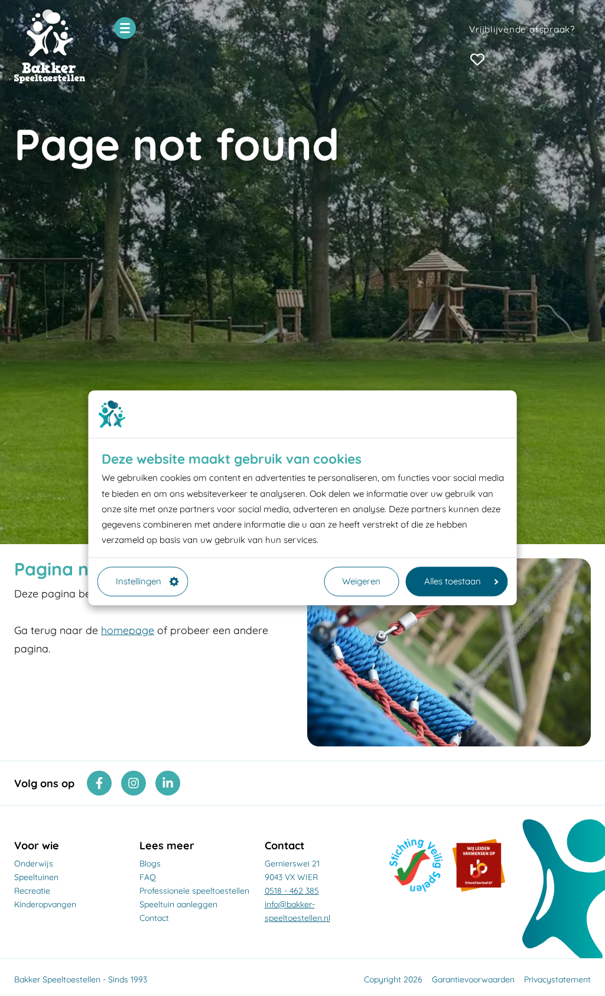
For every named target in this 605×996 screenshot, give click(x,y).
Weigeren (361, 581)
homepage (127, 629)
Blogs (150, 863)
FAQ (147, 877)
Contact (154, 918)
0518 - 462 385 (292, 890)
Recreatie (32, 890)
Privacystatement (557, 979)
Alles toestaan (452, 581)
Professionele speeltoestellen (194, 890)
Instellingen (138, 581)
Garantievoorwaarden (473, 979)
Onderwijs (33, 863)
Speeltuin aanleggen (178, 904)
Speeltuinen (36, 877)
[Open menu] (125, 28)
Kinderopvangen (45, 904)
